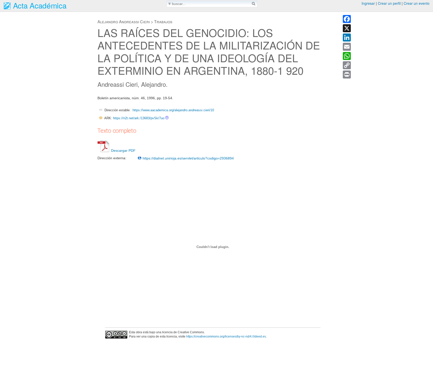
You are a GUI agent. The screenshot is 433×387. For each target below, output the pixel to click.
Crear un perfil (389, 3)
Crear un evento (416, 3)
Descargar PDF (123, 150)
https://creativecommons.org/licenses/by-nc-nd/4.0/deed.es (226, 336)
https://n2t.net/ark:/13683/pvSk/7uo (138, 118)
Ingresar (368, 3)
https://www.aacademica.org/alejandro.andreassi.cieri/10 (173, 110)
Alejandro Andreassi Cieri (123, 21)
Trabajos (163, 21)
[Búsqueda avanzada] (169, 4)
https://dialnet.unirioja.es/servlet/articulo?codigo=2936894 (188, 158)
